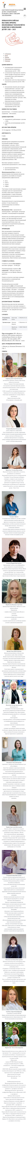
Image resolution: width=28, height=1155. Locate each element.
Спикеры (7, 61)
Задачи (7, 57)
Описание (8, 59)
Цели (6, 55)
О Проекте (8, 54)
